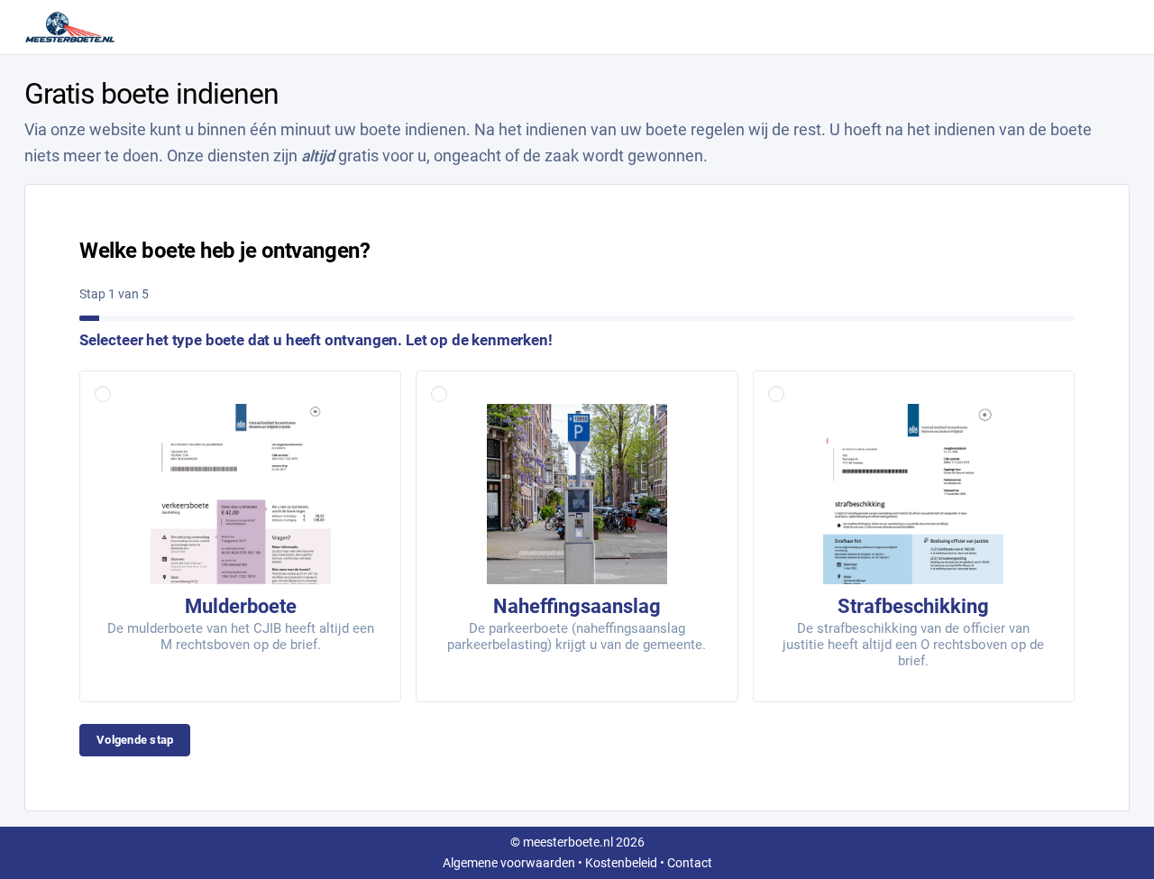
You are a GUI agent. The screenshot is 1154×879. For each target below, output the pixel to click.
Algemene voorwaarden (509, 863)
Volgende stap (134, 739)
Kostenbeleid (621, 863)
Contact (689, 863)
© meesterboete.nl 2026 (577, 842)
